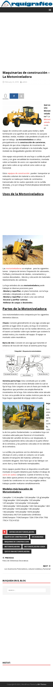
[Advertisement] (26, 42)
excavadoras (37, 537)
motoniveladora (12, 546)
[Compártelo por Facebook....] (14, 96)
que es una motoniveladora (17, 551)
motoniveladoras (13, 268)
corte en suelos (9, 474)
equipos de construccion (16, 537)
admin (24, 82)
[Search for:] (26, 590)
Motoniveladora (47, 122)
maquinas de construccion (17, 542)
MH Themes (42, 684)
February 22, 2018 (12, 82)
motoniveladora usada (34, 546)
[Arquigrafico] (26, 5)
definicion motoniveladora (21, 532)
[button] (49, 10)
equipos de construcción (19, 173)
